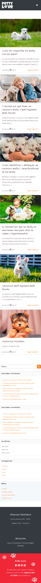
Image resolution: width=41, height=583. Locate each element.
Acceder (4, 489)
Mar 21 (14, 352)
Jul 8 (13, 250)
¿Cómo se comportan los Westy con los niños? (17, 380)
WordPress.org (6, 498)
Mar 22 (14, 305)
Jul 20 (13, 191)
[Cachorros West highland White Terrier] (20, 268)
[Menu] (37, 5)
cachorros (5, 466)
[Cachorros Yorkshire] (20, 323)
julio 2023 (5, 449)
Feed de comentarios (8, 495)
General (4, 469)
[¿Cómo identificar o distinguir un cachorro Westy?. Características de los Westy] (20, 147)
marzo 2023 (5, 453)
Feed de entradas (7, 492)
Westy (4, 475)
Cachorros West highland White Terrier (14, 399)
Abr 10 (14, 70)
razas (3, 472)
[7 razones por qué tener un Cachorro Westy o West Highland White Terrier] (20, 88)
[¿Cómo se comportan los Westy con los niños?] (20, 33)
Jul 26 (13, 129)
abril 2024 (5, 446)
